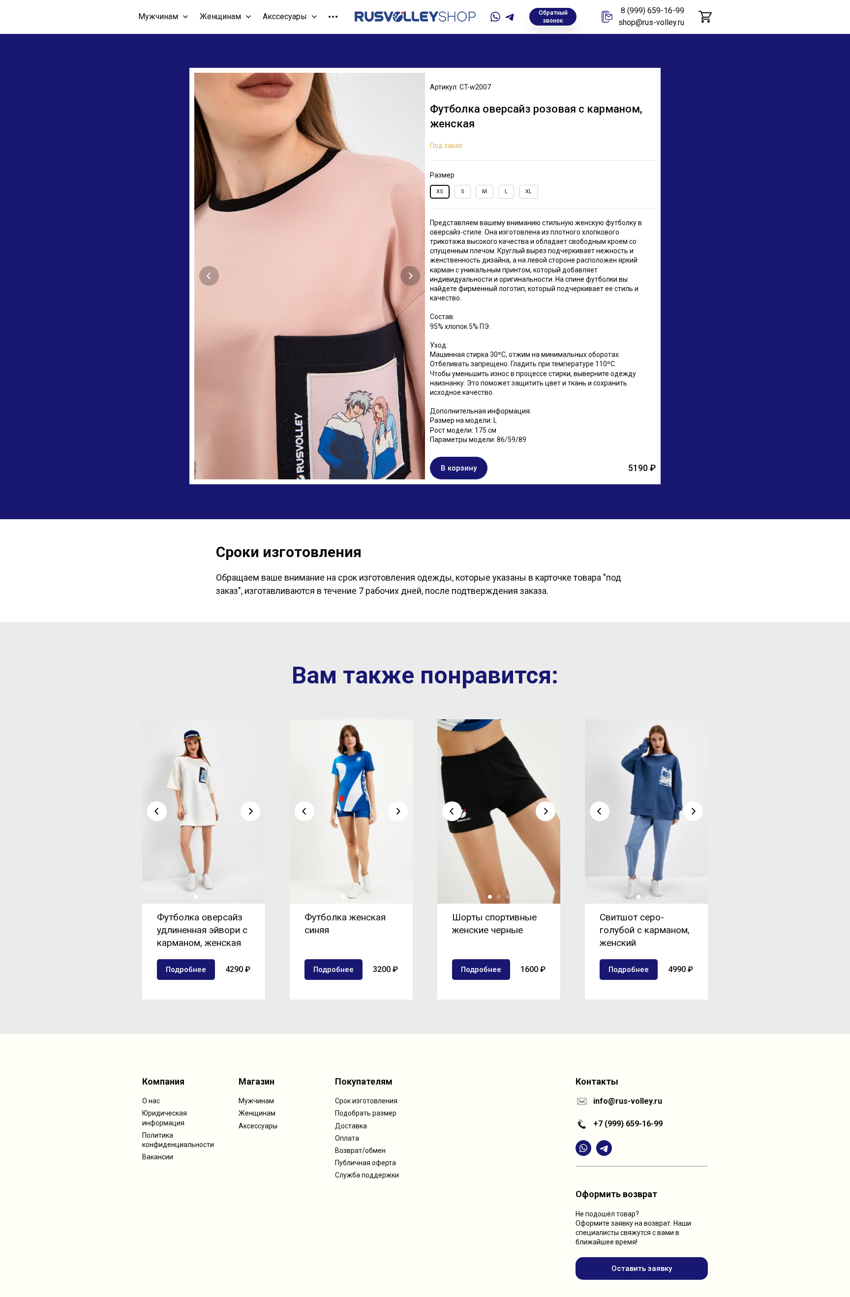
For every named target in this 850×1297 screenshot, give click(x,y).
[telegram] (510, 17)
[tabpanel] (425, 276)
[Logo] (415, 17)
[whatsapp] (495, 17)
